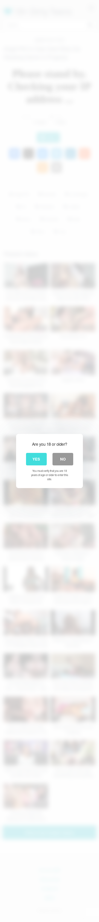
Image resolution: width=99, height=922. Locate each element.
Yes (36, 459)
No (63, 459)
